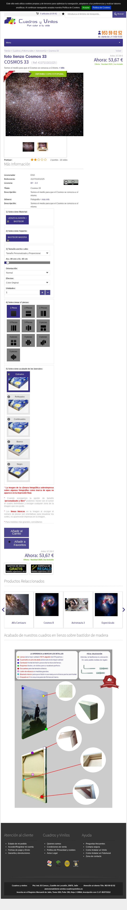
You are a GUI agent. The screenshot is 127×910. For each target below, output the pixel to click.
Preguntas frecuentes (95, 844)
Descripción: (10, 192)
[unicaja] (58, 862)
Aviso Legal (52, 853)
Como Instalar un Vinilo (96, 850)
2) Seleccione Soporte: (16, 231)
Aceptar (86, 7)
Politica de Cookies (101, 7)
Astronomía (41, 50)
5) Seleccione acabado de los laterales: (24, 369)
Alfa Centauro (19, 622)
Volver (118, 50)
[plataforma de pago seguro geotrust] (76, 862)
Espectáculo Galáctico (108, 624)
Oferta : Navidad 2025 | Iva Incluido (109, 64)
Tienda (7, 50)
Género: (8, 199)
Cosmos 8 (49, 622)
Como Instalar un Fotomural (98, 853)
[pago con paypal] (67, 862)
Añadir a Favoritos (20, 543)
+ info (61, 68)
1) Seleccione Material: (16, 212)
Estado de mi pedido (17, 844)
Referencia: (9, 179)
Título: (7, 188)
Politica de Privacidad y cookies (61, 850)
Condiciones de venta (57, 847)
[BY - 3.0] (71, 184)
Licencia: (8, 183)
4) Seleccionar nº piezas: (17, 302)
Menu (8, 42)
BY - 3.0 (34, 183)
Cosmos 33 (53, 50)
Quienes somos (54, 844)
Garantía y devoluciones (19, 853)
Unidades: (11, 288)
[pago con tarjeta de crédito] (49, 862)
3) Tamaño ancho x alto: (17, 249)
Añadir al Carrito (16, 532)
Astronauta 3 (78, 622)
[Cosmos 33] (28, 152)
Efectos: (10, 278)
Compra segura (93, 847)
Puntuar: (8, 160)
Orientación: (12, 268)
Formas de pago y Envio (19, 850)
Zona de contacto (93, 856)
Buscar (120, 14)
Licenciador (9, 175)
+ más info (44, 199)
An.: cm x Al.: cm (17, 259)
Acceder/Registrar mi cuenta (21, 847)
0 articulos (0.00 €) (48, 14)
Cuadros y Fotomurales (23, 50)
